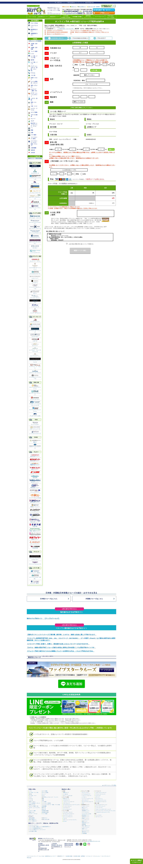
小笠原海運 (84, 833)
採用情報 (98, 6)
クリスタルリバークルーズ (35, 377)
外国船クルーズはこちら (94, 599)
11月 (54, 13)
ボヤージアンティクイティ (35, 242)
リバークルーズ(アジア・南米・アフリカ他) (51, 804)
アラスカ (33, 73)
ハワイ (49, 8)
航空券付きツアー (43, 16)
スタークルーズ (66, 803)
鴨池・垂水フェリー (86, 825)
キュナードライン (85, 792)
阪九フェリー (84, 807)
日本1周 (33, 152)
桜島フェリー (84, 821)
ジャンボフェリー (85, 819)
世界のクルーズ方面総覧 (35, 41)
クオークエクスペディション (35, 388)
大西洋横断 (33, 147)
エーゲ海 (53, 8)
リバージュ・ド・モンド (35, 367)
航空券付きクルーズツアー (50, 856)
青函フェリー (84, 828)
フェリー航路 (34, 51)
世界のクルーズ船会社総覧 (35, 158)
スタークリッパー (99, 816)
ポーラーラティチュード (35, 394)
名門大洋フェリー (85, 816)
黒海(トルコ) (31, 812)
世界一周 (44, 807)
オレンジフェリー (85, 830)
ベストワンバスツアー (33, 825)
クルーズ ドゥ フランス (35, 208)
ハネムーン (55, 10)
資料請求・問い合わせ (56, 845)
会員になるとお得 (91, 6)
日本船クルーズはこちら (48, 599)
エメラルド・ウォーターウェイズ (35, 350)
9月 (48, 13)
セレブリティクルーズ (67, 815)
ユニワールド (98, 795)
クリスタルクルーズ (86, 794)
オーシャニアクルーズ (67, 816)
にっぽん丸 (65, 794)
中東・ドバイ (34, 106)
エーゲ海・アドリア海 (33, 792)
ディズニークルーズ (67, 806)
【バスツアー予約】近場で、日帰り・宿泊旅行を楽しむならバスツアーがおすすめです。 (58, 644)
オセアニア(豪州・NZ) (33, 806)
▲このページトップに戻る (109, 785)
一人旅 (57, 8)
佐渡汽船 (84, 824)
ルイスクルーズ (66, 807)
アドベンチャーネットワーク (35, 410)
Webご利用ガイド (82, 6)
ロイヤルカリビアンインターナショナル (71, 804)
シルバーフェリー (85, 827)
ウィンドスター (98, 815)
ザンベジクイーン (99, 798)
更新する (111, 149)
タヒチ (32, 120)
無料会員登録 (66, 6)
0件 (114, 6)
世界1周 (33, 150)
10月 (51, 13)
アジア (30, 797)
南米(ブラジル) (32, 804)
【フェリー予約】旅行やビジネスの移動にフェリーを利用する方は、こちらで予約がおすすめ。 (60, 651)
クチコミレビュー (97, 856)
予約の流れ (29, 857)
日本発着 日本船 (77, 16)
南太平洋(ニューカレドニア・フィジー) (50, 797)
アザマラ (65, 818)
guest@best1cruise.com (93, 841)
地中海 (32, 60)
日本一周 (44, 809)
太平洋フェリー (85, 809)
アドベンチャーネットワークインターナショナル (105, 810)
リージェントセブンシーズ (35, 288)
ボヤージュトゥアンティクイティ (70, 819)
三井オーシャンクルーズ (35, 447)
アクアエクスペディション (100, 800)
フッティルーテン (99, 807)
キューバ (33, 118)
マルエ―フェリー (85, 806)
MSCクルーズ (66, 798)
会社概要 (40, 843)
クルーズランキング (106, 856)
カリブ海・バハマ (32, 795)
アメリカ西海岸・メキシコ (34, 803)
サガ (83, 803)
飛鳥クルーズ (66, 792)
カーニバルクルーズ (67, 809)
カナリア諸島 (34, 112)
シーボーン (84, 797)
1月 (59, 13)
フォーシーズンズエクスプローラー (35, 558)
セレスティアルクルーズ (35, 198)
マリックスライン (85, 812)
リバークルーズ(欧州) (46, 803)
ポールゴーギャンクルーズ (87, 801)
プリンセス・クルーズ (67, 812)
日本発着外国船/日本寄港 (65, 16)
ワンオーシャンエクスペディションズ (35, 404)
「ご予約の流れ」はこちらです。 (66, 28)
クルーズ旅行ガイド (33, 820)
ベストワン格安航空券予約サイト (36, 828)
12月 (57, 13)
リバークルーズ (99, 16)
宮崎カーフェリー (85, 818)
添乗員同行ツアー (55, 16)
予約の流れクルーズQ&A (110, 16)
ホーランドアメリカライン (35, 223)
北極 (32, 132)
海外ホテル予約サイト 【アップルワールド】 (43, 618)
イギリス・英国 (32, 810)
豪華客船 (83, 856)
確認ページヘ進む (80, 250)
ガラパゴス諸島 (45, 792)
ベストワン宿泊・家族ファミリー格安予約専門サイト (40, 826)
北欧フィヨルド (32, 801)
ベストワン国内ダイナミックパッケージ (37, 829)
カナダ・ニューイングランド (34, 94)
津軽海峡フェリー (85, 810)
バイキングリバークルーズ (100, 792)
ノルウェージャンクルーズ (35, 178)
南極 (32, 130)
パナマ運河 (33, 134)
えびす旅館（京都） (33, 831)
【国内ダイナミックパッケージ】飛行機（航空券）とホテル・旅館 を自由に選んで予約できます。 (61, 634)
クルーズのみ (32, 16)
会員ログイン (74, 6)
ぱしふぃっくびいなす (67, 795)
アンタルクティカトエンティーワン (102, 812)
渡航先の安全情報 (68, 843)
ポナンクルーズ (85, 800)
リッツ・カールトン (35, 312)
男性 (76, 64)
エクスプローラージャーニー (35, 268)
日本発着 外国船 (45, 810)
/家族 (59, 10)
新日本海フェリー (85, 815)
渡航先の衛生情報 (68, 845)
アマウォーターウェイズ (35, 331)
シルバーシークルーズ (86, 795)
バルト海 (33, 75)
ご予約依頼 (54, 843)
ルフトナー (97, 797)
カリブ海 (50, 10)
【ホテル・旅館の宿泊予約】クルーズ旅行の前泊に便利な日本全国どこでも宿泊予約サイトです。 (61, 647)
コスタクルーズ (66, 800)
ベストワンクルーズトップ (32, 856)
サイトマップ (67, 846)
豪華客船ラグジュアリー (88, 16)
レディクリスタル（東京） (35, 578)
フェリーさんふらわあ (86, 813)
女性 (83, 64)
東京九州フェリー (85, 831)
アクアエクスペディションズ (35, 361)
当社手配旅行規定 (42, 848)
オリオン (65, 821)
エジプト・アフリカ (33, 813)
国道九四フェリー (85, 822)
